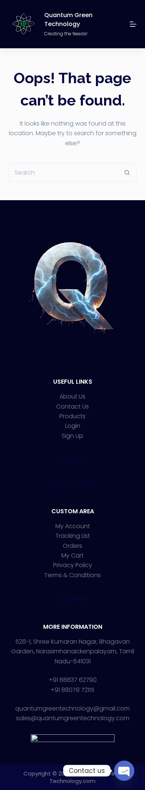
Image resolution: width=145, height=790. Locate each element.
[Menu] (133, 24)
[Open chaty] (124, 771)
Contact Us (72, 406)
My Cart (72, 555)
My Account (72, 526)
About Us (72, 396)
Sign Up (72, 436)
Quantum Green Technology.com (85, 777)
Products (72, 416)
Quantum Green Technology (68, 19)
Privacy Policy (72, 565)
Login (72, 426)
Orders (72, 546)
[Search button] (127, 172)
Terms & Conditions (72, 575)
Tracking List (72, 535)
